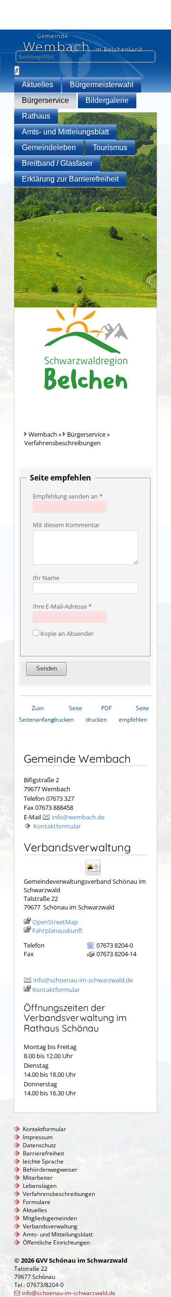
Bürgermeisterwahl (101, 85)
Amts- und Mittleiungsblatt (65, 132)
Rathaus (36, 116)
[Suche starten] (16, 70)
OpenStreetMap (55, 922)
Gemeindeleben (49, 147)
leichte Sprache (43, 1161)
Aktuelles (37, 85)
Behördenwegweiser (50, 1169)
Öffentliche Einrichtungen (56, 1242)
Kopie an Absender (67, 633)
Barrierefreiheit (43, 1153)
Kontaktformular (57, 826)
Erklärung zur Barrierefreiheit (70, 179)
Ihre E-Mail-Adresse (62, 606)
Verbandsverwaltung (50, 1226)
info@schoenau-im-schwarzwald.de (83, 980)
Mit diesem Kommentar (66, 525)
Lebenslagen (40, 1186)
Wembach (42, 434)
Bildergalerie (107, 100)
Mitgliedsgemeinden (50, 1218)
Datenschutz (39, 1145)
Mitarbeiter (38, 1178)
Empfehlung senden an (68, 496)
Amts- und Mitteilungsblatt (58, 1234)
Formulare (36, 1202)
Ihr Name (46, 577)
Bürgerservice (45, 100)
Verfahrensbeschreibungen (59, 1194)
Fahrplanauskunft (57, 930)
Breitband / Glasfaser (57, 163)
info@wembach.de (78, 817)
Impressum (38, 1137)
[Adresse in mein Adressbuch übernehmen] (96, 874)
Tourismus (110, 147)
